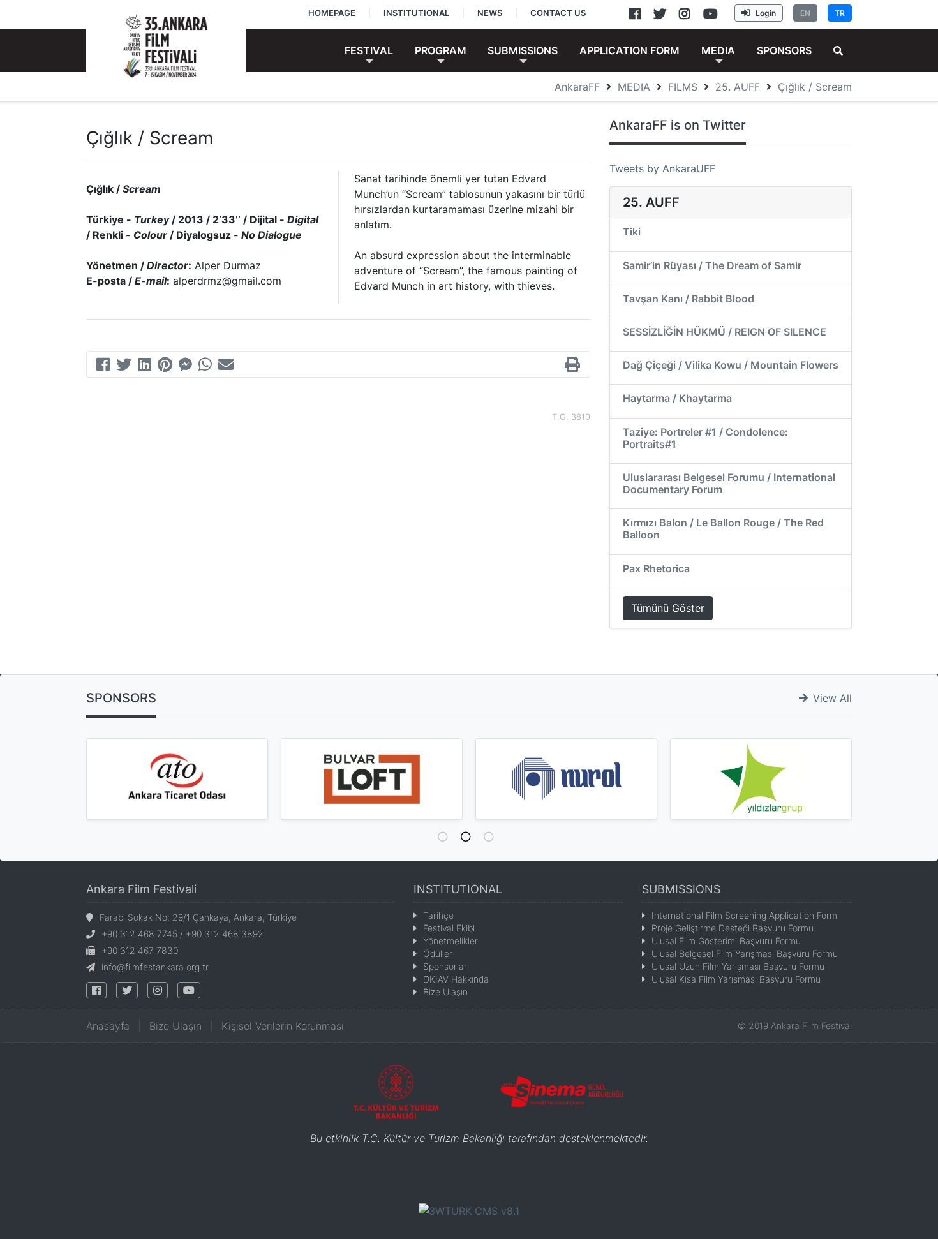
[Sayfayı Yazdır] (572, 366)
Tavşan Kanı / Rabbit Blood (688, 298)
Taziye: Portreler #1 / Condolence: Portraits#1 (705, 438)
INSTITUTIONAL (457, 889)
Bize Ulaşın (445, 991)
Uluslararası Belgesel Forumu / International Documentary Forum (729, 483)
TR (840, 13)
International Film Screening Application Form (744, 915)
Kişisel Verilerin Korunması (282, 1026)
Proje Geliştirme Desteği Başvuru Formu (732, 928)
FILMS (682, 86)
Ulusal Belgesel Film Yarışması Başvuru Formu (744, 953)
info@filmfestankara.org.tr (155, 966)
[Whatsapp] (205, 366)
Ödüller (437, 953)
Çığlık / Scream (815, 86)
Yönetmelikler (450, 940)
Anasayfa (108, 1026)
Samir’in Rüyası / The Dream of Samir (712, 265)
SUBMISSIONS (681, 889)
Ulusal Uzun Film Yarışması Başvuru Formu (737, 966)
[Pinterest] (165, 366)
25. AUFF (737, 86)
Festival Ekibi (449, 928)
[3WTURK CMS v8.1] (469, 1209)
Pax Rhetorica (656, 568)
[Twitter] (123, 366)
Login (766, 13)
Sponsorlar (445, 966)
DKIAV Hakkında (456, 979)
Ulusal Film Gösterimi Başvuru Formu (726, 940)
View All (832, 698)
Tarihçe (438, 915)
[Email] (226, 366)
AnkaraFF (577, 86)
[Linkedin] (144, 366)
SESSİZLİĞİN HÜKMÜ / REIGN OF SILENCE (724, 331)
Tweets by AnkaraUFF (662, 168)
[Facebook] (103, 366)
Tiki (632, 231)
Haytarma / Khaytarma (677, 398)
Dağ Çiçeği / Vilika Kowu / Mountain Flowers (730, 365)
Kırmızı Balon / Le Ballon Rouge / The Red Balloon (723, 528)
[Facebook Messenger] (185, 366)
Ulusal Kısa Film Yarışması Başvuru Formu (736, 979)
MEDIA (634, 86)
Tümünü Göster (667, 608)
